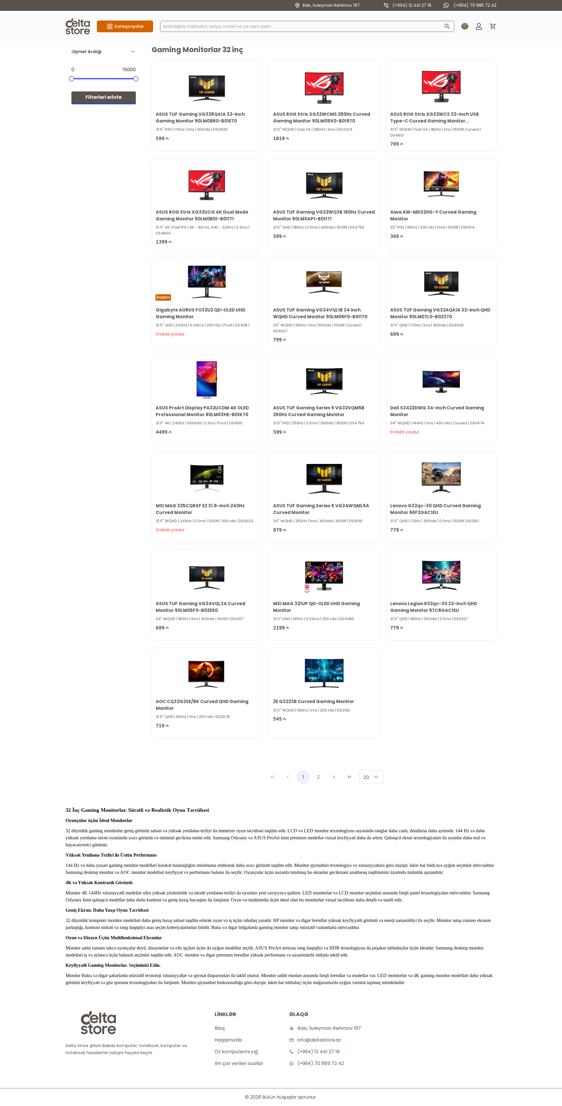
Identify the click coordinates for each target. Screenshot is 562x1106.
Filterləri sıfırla (103, 97)
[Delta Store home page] (78, 26)
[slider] (71, 78)
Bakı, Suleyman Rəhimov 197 (331, 5)
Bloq (220, 1028)
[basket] (492, 26)
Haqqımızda (228, 1040)
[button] (376, 777)
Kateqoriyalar (129, 26)
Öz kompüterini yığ (236, 1051)
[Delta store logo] (98, 1022)
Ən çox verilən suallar (239, 1063)
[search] (447, 26)
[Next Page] (334, 777)
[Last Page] (349, 777)
